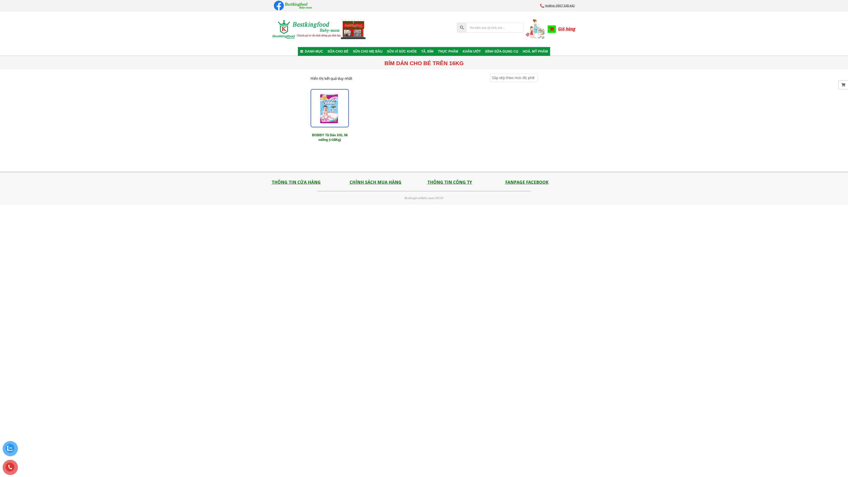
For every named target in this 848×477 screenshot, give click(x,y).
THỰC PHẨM (448, 51)
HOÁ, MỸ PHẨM (535, 51)
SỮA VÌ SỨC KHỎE (402, 51)
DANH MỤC (314, 51)
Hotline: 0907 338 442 (560, 6)
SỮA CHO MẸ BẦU (367, 51)
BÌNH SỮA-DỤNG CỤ (501, 51)
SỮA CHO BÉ (337, 51)
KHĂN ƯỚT (472, 51)
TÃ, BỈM (427, 51)
